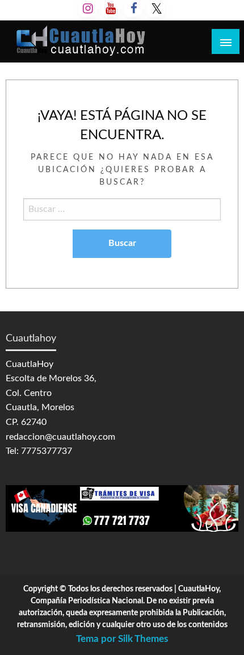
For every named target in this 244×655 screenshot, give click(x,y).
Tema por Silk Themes (122, 639)
